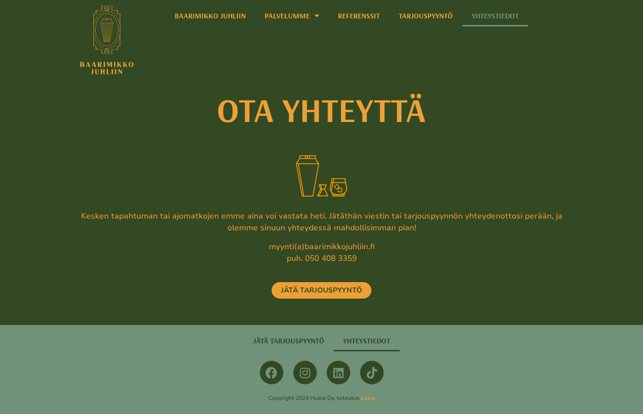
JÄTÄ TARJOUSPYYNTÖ (288, 340)
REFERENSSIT (359, 15)
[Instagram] (305, 372)
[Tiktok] (372, 372)
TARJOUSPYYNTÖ (426, 15)
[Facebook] (271, 372)
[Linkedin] (338, 372)
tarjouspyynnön (433, 216)
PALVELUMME (287, 15)
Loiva (368, 398)
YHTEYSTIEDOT (495, 15)
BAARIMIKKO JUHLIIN (210, 15)
